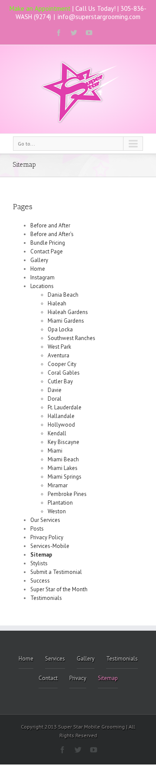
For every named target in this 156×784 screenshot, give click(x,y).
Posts (37, 528)
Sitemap (41, 554)
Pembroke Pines (67, 494)
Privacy (77, 678)
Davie (55, 390)
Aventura (58, 355)
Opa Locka (60, 329)
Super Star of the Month (59, 589)
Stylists (39, 563)
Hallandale (61, 416)
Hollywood (61, 424)
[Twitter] (74, 32)
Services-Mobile (49, 546)
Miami (55, 450)
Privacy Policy (46, 537)
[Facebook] (58, 32)
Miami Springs (64, 476)
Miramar (58, 485)
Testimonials (46, 598)
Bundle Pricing (47, 242)
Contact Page (46, 251)
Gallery (39, 260)
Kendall (57, 433)
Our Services (45, 520)
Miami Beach (63, 459)
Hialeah (57, 303)
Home (37, 268)
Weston (57, 511)
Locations (42, 286)
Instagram (42, 277)
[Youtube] (89, 32)
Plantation (60, 502)
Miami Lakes (63, 468)
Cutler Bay (60, 381)
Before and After (50, 225)
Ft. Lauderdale (64, 407)
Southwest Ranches (71, 338)
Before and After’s (52, 234)
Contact (48, 678)
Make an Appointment (40, 8)
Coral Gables (64, 372)
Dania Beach (63, 294)
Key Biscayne (63, 442)
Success (40, 580)
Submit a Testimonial (56, 572)
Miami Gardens (66, 320)
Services (55, 658)
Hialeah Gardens (68, 312)
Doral (55, 398)
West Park (59, 346)
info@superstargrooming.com (99, 17)
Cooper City (62, 364)
